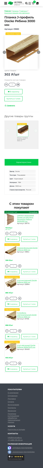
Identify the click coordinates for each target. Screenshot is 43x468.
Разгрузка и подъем (16, 429)
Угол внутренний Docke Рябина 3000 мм (27, 281)
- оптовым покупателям (22, 448)
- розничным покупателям (23, 452)
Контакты (12, 408)
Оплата (11, 402)
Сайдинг (23, 11)
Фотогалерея (13, 405)
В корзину (14, 92)
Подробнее (33, 212)
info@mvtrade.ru (15, 437)
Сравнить (11, 106)
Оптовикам (13, 396)
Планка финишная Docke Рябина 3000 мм (27, 249)
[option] (21, 53)
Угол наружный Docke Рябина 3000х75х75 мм (26, 346)
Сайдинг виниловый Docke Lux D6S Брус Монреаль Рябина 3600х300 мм (25, 218)
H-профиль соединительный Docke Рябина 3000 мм (26, 315)
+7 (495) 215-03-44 (15, 440)
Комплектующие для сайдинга (16, 13)
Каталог (15, 11)
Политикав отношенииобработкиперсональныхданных (14, 418)
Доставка (12, 399)
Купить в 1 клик (13, 99)
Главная (7, 11)
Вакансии (12, 411)
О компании (13, 393)
